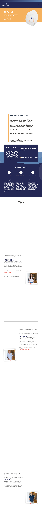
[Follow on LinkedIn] (31, 283)
